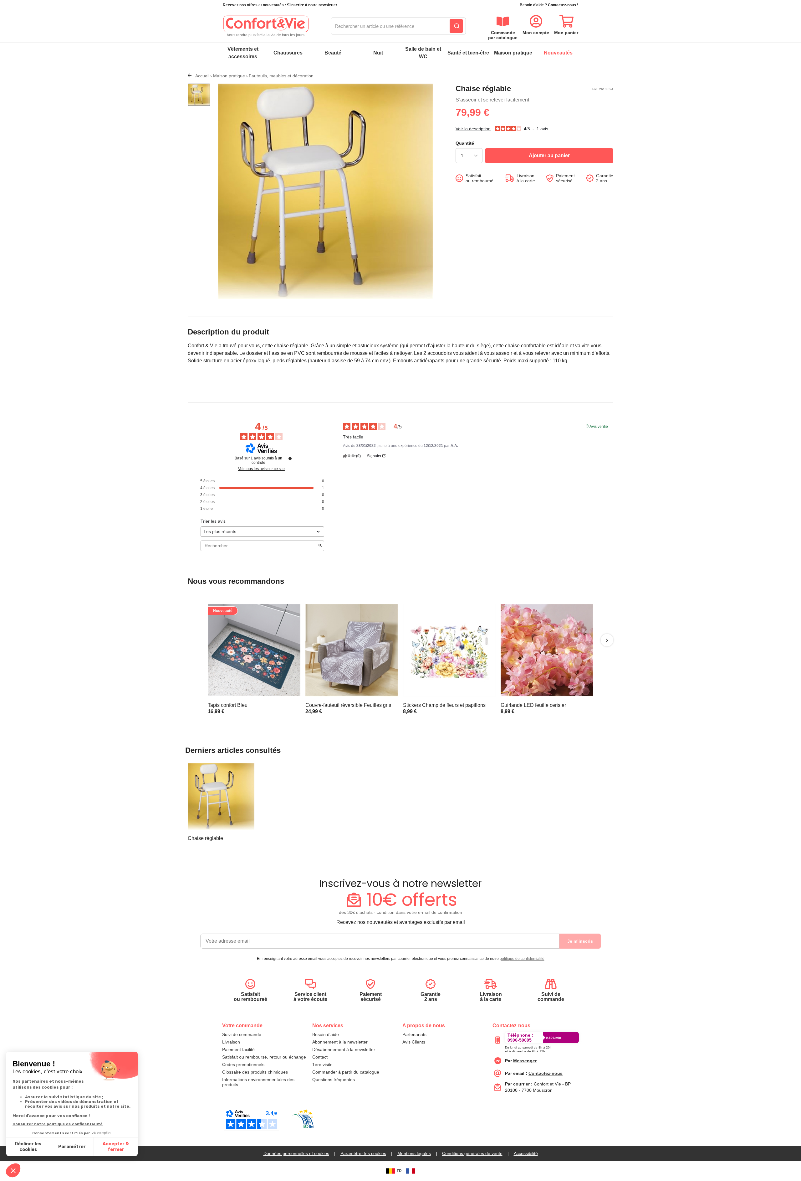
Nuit (378, 52)
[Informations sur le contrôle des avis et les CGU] (290, 458)
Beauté (332, 52)
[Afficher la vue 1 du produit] (199, 95)
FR (399, 1171)
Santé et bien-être (468, 52)
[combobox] (398, 26)
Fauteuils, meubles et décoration (281, 75)
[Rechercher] (456, 26)
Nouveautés (558, 52)
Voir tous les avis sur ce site (261, 469)
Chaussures (288, 52)
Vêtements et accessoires (242, 52)
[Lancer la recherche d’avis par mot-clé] (320, 546)
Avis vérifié (598, 425)
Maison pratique (513, 52)
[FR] (410, 1171)
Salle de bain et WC (423, 52)
